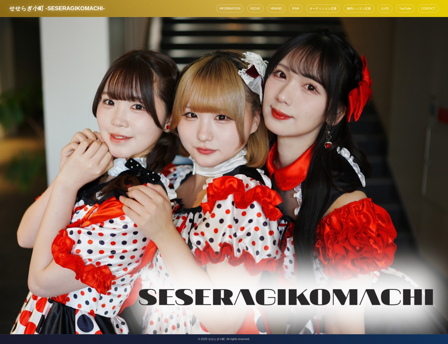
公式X (385, 8)
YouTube (405, 8)
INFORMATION (229, 8)
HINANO (276, 8)
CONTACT (428, 8)
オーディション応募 (323, 8)
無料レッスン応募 (359, 8)
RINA (295, 8)
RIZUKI (255, 8)
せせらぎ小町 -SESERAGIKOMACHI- (57, 8)
